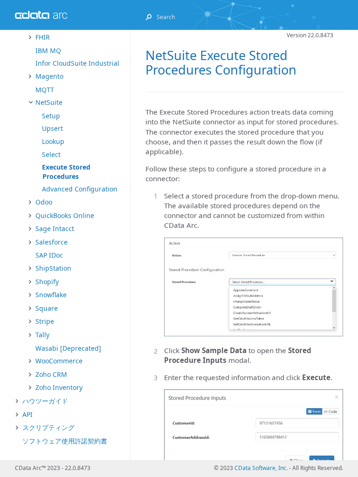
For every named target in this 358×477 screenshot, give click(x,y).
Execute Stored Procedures (66, 172)
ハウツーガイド (45, 400)
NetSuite (48, 102)
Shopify (47, 281)
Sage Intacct (54, 228)
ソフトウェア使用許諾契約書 (64, 440)
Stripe (44, 321)
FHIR (42, 37)
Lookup (53, 141)
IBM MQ (48, 50)
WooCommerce (59, 360)
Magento (49, 76)
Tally (42, 334)
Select (51, 154)
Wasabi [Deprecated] (68, 348)
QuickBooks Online (64, 215)
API (27, 414)
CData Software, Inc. (261, 468)
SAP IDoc (49, 255)
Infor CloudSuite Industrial (77, 63)
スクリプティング (48, 427)
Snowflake (51, 294)
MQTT (44, 89)
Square (46, 308)
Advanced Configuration (79, 188)
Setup (51, 115)
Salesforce (51, 242)
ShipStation (53, 268)
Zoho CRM (51, 374)
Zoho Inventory (59, 387)
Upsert (52, 128)
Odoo (43, 202)
